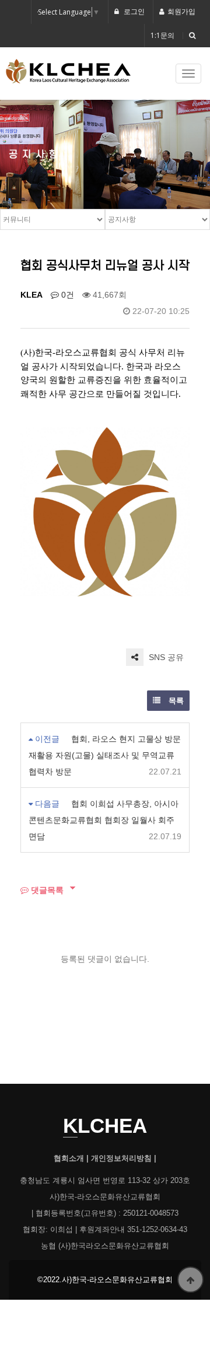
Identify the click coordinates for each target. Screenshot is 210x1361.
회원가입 (181, 11)
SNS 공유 (165, 657)
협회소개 (69, 1158)
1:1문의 (162, 35)
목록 (175, 700)
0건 (66, 294)
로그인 (133, 11)
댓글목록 (46, 889)
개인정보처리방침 (121, 1158)
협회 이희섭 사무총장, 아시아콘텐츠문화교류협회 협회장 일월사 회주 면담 (103, 820)
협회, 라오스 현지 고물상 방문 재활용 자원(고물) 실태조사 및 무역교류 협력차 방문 (105, 755)
